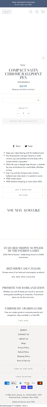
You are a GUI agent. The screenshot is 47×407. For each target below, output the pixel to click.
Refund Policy (23, 352)
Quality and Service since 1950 (23, 402)
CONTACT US (23, 334)
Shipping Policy (23, 356)
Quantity (23, 108)
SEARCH (23, 330)
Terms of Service (23, 360)
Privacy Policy (23, 347)
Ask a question (23, 190)
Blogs (23, 343)
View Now (23, 321)
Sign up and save (23, 369)
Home (22, 65)
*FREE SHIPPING (23, 377)
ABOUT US (23, 339)
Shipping (15, 89)
